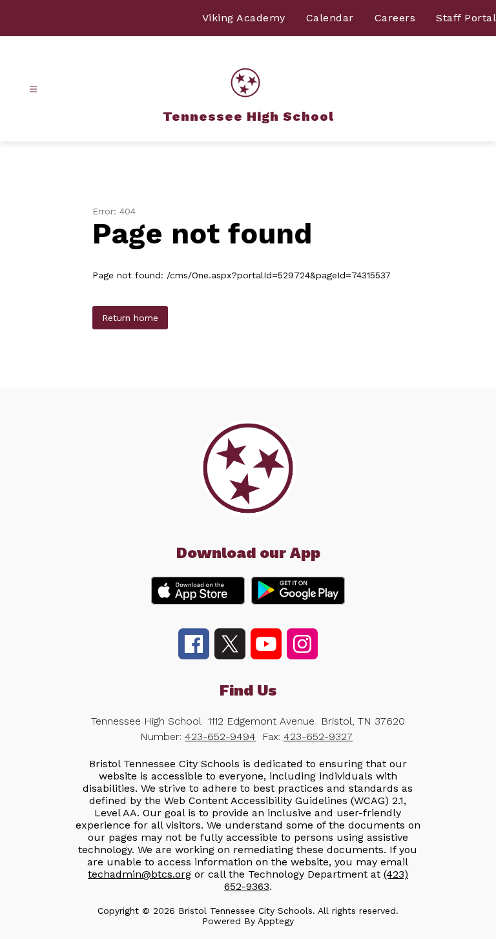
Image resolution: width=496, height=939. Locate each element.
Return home (130, 318)
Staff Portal (466, 18)
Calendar (330, 18)
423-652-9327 (318, 736)
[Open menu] (33, 89)
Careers (395, 18)
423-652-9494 (220, 736)
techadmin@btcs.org (139, 874)
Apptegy (276, 921)
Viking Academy (243, 18)
